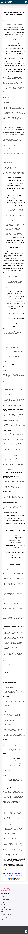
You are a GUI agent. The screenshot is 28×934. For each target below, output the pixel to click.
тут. (11, 770)
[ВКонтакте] (9, 879)
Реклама (3, 897)
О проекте (3, 896)
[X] (15, 879)
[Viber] (17, 879)
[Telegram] (13, 879)
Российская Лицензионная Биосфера (8, 910)
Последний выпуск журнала (8, 901)
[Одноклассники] (11, 879)
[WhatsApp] (19, 879)
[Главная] (8, 2)
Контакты (3, 904)
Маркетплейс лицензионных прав (8, 918)
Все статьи (15, 9)
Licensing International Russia (8, 916)
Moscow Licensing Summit (7, 914)
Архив (2, 902)
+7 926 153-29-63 (23, 929)
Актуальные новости (6, 899)
